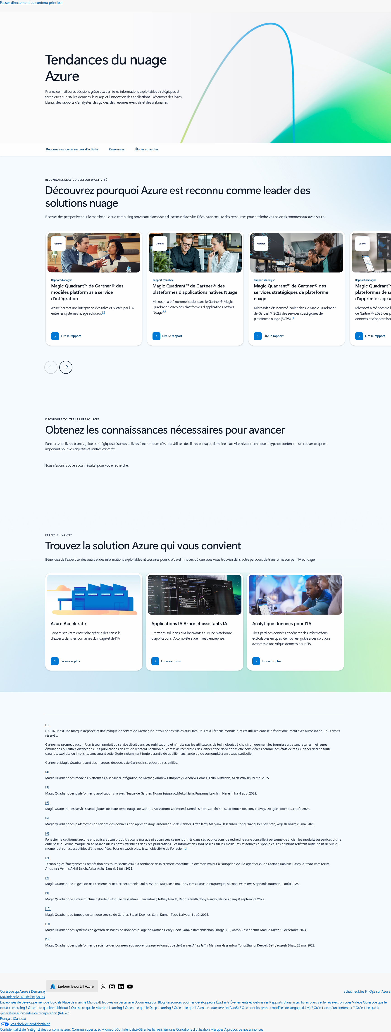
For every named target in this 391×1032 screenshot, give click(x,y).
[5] (47, 817)
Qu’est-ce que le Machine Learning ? (97, 1007)
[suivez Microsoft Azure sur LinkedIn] (121, 986)
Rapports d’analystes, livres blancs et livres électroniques (310, 1002)
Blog (161, 1002)
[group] (94, 288)
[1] (47, 724)
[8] (47, 877)
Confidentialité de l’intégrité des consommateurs (35, 1029)
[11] (47, 923)
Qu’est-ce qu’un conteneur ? (334, 1007)
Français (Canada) (13, 1018)
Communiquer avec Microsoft (94, 1029)
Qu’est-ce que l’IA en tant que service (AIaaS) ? (207, 1007)
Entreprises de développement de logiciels (30, 1002)
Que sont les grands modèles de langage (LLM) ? (277, 1007)
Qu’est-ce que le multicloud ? (49, 1007)
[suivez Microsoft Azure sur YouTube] (130, 986)
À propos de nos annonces (243, 1029)
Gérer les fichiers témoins (156, 1029)
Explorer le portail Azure (75, 986)
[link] (72, 151)
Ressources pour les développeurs (190, 1002)
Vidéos (357, 1002)
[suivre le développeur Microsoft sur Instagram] (112, 986)
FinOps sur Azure (377, 991)
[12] (48, 939)
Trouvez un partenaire (118, 1002)
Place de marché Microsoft (81, 1002)
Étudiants (223, 1002)
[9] (47, 892)
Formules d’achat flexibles (345, 991)
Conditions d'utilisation (193, 1029)
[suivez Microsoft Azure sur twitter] (103, 986)
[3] (47, 787)
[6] (47, 833)
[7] (47, 857)
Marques (217, 1029)
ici (185, 848)
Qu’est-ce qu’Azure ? (15, 991)
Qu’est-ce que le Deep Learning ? (149, 1007)
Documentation (145, 1002)
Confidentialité (127, 1029)
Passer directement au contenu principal (31, 2)
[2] (47, 771)
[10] (48, 908)
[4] (47, 802)
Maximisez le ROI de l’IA (17, 996)
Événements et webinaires (249, 1002)
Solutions (43, 996)
